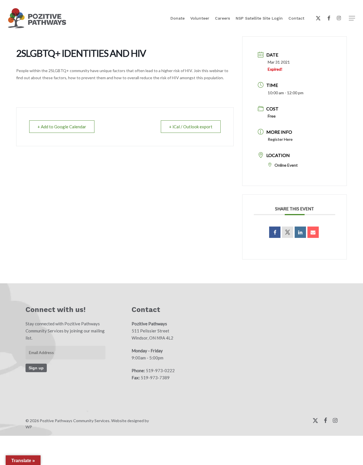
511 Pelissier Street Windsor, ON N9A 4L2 (152, 330)
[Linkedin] (300, 232)
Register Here (280, 139)
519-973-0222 (160, 370)
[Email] (313, 232)
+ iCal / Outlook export (190, 126)
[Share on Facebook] (274, 232)
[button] (352, 18)
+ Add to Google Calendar (61, 126)
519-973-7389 (155, 377)
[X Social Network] (287, 232)
